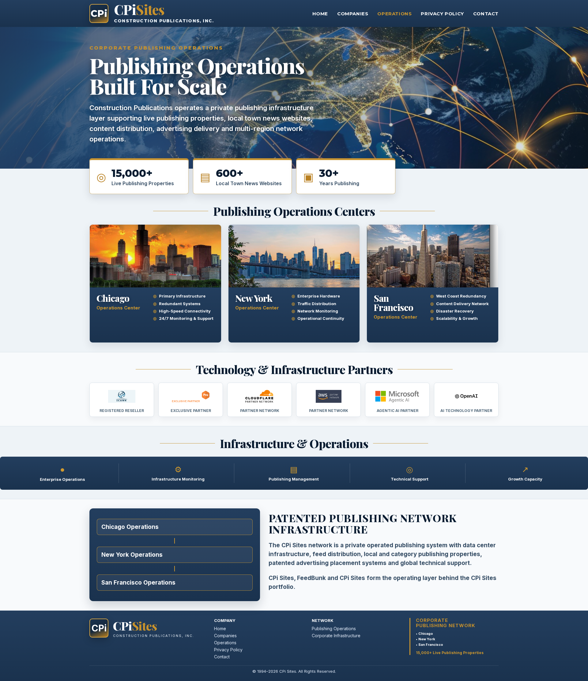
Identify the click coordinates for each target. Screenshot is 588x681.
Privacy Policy (442, 14)
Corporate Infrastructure (336, 635)
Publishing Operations (334, 628)
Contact (486, 14)
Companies (352, 14)
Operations (394, 14)
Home (320, 14)
